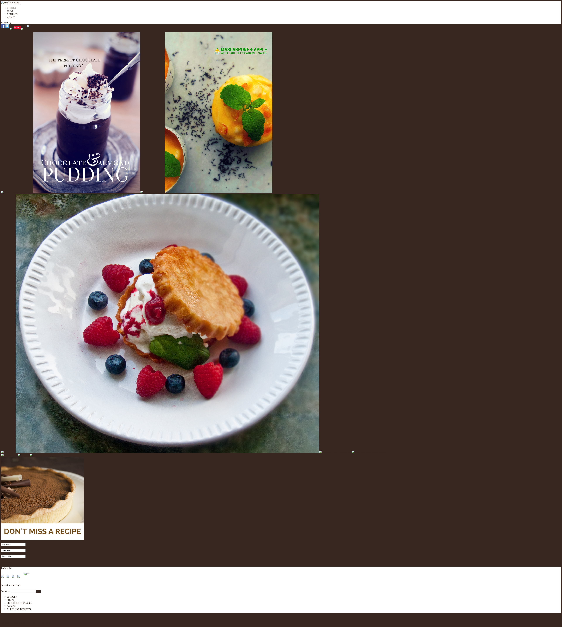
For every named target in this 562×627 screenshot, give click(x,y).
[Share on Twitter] (7, 26)
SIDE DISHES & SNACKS (19, 603)
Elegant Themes (20, 623)
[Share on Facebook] (3, 26)
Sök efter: (5, 591)
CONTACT (12, 14)
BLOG (10, 11)
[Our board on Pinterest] (14, 577)
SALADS (11, 606)
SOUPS (10, 600)
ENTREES (12, 596)
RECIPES (11, 8)
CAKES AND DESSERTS (19, 609)
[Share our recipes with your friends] (23, 29)
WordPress (46, 623)
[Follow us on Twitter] (9, 577)
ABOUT (11, 17)
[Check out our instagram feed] (19, 577)
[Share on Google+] (11, 29)
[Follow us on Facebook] (3, 577)
